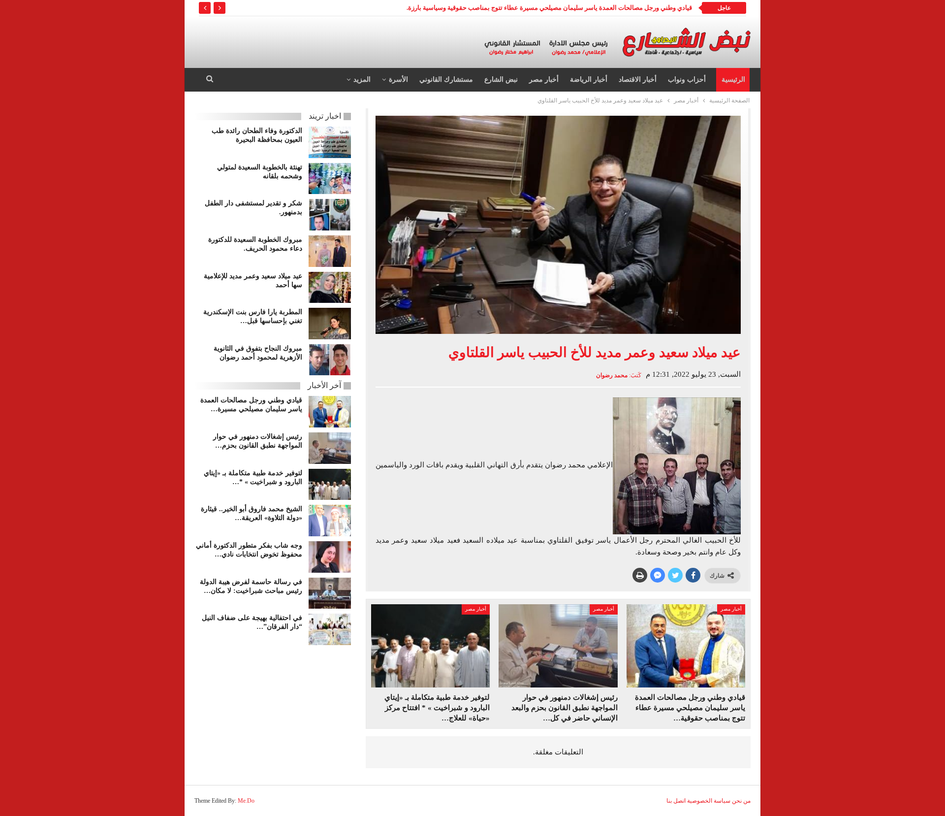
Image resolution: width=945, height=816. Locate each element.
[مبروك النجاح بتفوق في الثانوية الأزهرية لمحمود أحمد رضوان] (330, 360)
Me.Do (246, 800)
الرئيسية (733, 79)
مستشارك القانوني (446, 79)
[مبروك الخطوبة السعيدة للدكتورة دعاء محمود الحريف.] (330, 251)
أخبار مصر (544, 79)
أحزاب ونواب (687, 79)
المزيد (362, 79)
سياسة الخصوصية (708, 800)
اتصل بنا (676, 800)
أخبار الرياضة (588, 79)
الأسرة (398, 79)
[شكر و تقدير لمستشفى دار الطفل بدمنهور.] (330, 214)
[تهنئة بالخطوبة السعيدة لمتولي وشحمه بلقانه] (330, 179)
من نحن (741, 800)
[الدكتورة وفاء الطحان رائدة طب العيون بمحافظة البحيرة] (330, 142)
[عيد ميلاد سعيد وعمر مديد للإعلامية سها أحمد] (330, 287)
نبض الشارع (501, 79)
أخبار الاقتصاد (638, 79)
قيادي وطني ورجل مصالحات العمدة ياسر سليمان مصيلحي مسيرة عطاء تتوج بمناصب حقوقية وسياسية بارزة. (549, 7)
